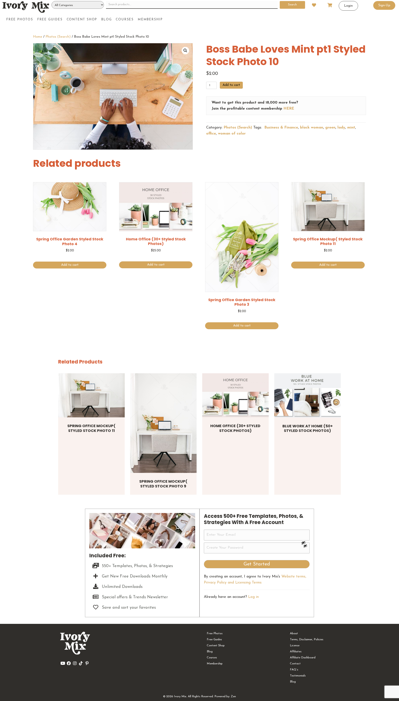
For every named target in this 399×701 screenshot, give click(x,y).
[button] (185, 50)
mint (351, 128)
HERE (288, 109)
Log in (253, 597)
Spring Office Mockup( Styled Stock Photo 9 (163, 484)
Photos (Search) (58, 36)
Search (292, 4)
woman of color (232, 134)
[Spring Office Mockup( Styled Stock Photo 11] (91, 395)
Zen (233, 696)
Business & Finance (280, 128)
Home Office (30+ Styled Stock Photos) (235, 428)
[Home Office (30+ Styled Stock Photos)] (235, 395)
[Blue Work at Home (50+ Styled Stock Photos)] (307, 395)
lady (341, 128)
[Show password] (305, 542)
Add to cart (231, 85)
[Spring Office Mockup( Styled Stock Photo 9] (163, 423)
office (211, 134)
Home (37, 36)
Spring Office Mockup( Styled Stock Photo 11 (91, 428)
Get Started (257, 564)
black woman (311, 128)
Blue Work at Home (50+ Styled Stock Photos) (307, 428)
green (330, 128)
